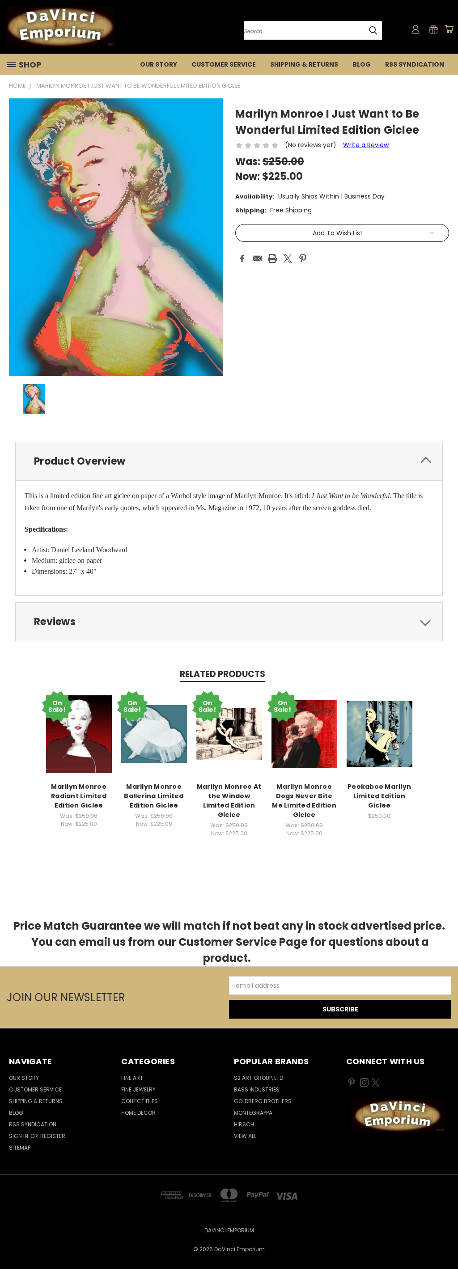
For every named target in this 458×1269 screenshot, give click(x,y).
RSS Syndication (414, 64)
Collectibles (139, 1101)
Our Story (158, 64)
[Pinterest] (302, 258)
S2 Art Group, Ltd (258, 1078)
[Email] (257, 258)
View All (245, 1136)
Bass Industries (257, 1089)
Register (52, 1136)
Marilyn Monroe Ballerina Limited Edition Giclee (153, 796)
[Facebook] (241, 258)
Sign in (19, 1136)
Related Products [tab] (222, 674)
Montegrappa (253, 1113)
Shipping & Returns (304, 64)
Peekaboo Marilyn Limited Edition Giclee (379, 796)
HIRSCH (244, 1124)
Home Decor (138, 1113)
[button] (397, 1116)
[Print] (272, 258)
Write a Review (366, 144)
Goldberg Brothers (263, 1101)
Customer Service (223, 64)
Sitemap (19, 1147)
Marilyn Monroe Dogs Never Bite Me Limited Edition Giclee (304, 800)
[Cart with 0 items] (449, 29)
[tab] (229, 461)
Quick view (78, 732)
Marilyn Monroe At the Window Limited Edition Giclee (229, 800)
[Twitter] (287, 258)
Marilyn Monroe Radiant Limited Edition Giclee (78, 796)
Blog (361, 64)
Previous (444, 1241)
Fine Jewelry (138, 1089)
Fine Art (132, 1078)
